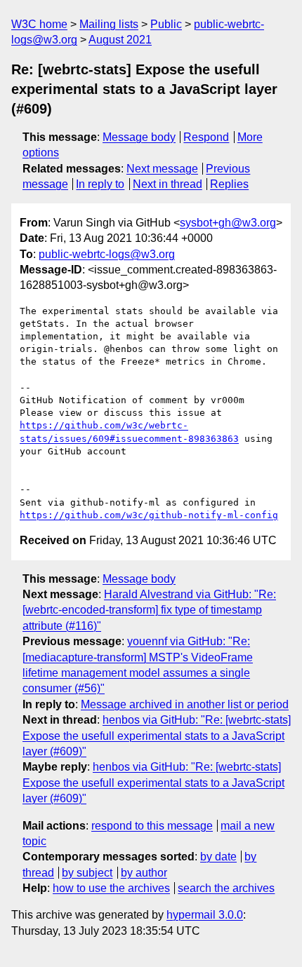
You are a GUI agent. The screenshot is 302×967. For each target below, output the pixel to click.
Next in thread (167, 184)
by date (218, 857)
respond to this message (152, 826)
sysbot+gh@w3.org (228, 223)
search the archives (226, 888)
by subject (87, 873)
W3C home (39, 24)
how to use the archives (111, 888)
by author (144, 873)
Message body (139, 137)
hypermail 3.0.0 (204, 915)
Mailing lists (108, 24)
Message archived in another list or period (185, 704)
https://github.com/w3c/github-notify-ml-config (149, 515)
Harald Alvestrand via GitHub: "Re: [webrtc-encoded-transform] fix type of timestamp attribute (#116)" (149, 610)
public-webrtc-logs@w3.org (107, 254)
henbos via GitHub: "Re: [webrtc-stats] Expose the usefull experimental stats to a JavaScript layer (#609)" (156, 735)
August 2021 (120, 40)
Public (166, 24)
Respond (206, 137)
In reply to (100, 184)
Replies (229, 184)
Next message (162, 169)
